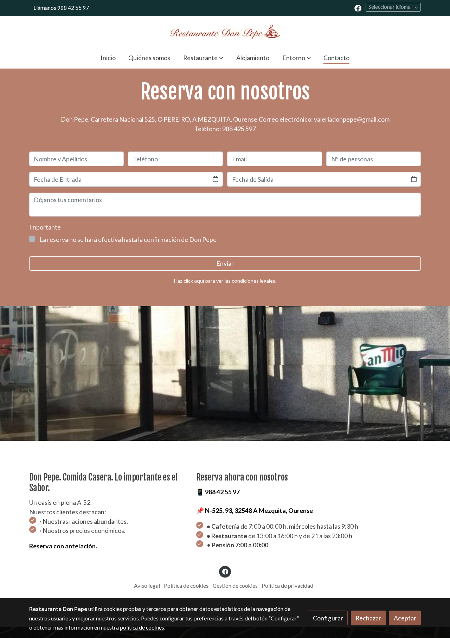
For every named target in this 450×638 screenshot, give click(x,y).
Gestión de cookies (235, 585)
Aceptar (405, 618)
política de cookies (142, 627)
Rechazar (368, 618)
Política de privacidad (287, 585)
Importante (45, 227)
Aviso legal (147, 585)
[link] (225, 31)
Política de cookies (186, 585)
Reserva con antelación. (63, 546)
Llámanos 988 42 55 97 (61, 8)
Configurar (328, 618)
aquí (199, 281)
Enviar (225, 263)
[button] (203, 58)
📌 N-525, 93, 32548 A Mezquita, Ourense (254, 510)
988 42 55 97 (222, 492)
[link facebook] (357, 7)
